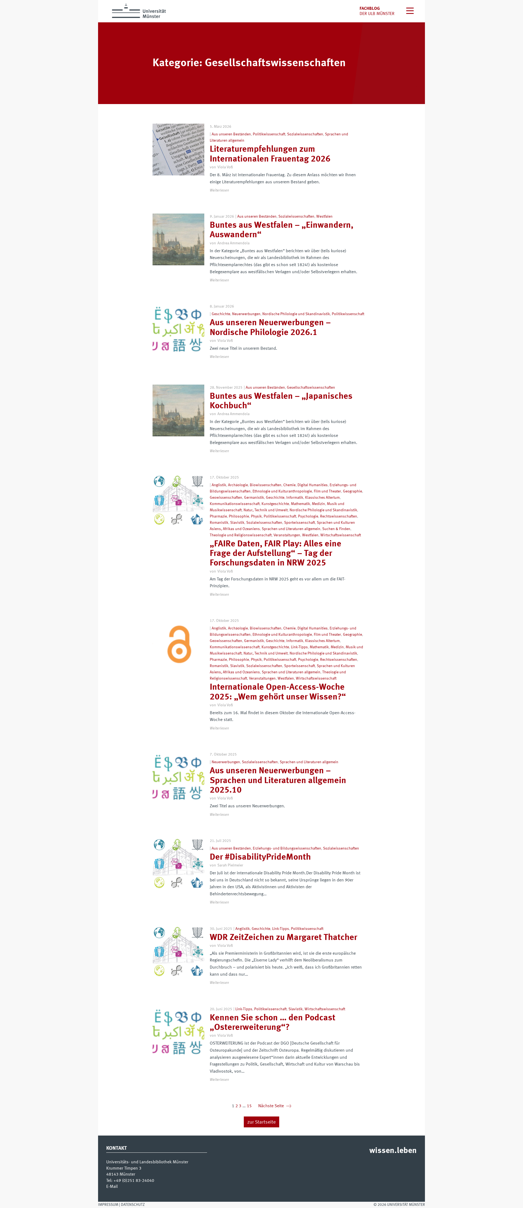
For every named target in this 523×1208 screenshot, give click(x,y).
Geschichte (221, 314)
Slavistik (237, 523)
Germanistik (254, 498)
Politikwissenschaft (269, 134)
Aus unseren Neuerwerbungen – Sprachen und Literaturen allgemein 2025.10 (278, 781)
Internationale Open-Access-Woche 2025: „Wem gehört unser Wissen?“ (278, 692)
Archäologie (238, 485)
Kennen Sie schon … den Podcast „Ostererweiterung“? (272, 1023)
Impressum (108, 1205)
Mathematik (300, 504)
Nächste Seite (274, 1106)
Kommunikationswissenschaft (235, 504)
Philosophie (239, 516)
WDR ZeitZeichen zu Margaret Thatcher (283, 937)
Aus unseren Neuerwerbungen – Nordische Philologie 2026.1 (270, 328)
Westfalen (324, 216)
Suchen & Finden (336, 529)
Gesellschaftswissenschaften (311, 388)
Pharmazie (218, 516)
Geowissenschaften (226, 498)
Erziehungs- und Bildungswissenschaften (287, 848)
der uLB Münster (377, 14)
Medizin (318, 504)
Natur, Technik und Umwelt (266, 510)
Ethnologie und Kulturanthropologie (282, 491)
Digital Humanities (312, 485)
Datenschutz (133, 1205)
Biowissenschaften (265, 485)
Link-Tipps (299, 647)
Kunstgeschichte (275, 504)
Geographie (352, 491)
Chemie (289, 485)
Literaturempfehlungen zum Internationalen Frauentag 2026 (270, 154)
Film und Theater (327, 491)
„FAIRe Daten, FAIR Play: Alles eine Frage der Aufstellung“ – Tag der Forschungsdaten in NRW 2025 (275, 554)
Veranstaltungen (286, 535)
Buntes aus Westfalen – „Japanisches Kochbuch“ (281, 401)
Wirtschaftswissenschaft (340, 535)
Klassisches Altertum (322, 498)
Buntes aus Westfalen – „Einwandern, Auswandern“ (281, 230)
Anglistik (219, 485)
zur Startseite (261, 1122)
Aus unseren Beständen (231, 134)
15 (249, 1106)
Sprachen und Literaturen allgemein (291, 529)
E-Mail (112, 1187)
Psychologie (308, 516)
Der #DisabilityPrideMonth (260, 857)
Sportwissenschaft (299, 523)
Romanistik (219, 523)
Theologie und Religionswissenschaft (241, 535)
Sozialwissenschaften (305, 134)
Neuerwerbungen (246, 314)
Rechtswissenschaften (338, 516)
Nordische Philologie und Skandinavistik (296, 314)
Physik (256, 516)
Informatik (294, 498)
